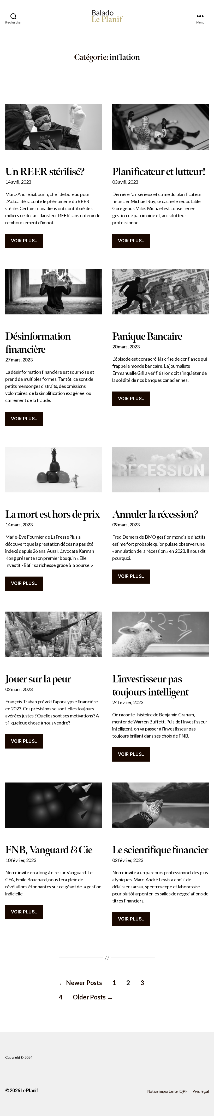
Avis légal (201, 1091)
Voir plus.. (24, 240)
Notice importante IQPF (167, 1091)
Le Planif (29, 1090)
